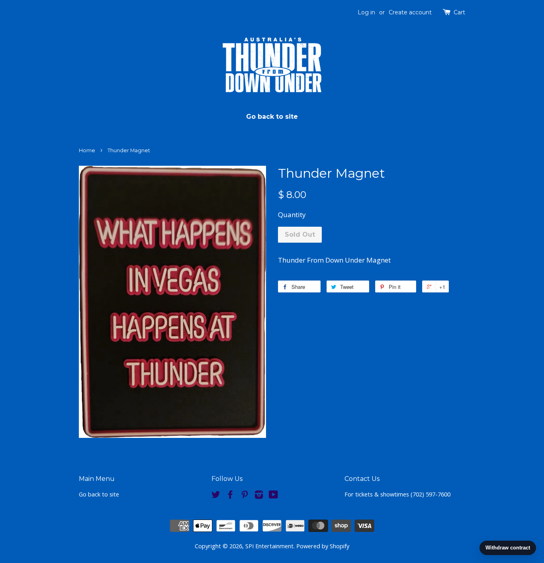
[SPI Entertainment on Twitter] (215, 496)
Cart (459, 12)
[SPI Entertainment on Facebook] (230, 496)
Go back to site (272, 116)
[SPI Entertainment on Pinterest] (244, 496)
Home (87, 150)
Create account (410, 12)
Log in (366, 12)
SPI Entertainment (269, 546)
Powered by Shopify (322, 546)
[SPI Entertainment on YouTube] (273, 496)
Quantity (292, 214)
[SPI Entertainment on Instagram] (258, 496)
